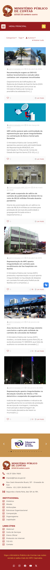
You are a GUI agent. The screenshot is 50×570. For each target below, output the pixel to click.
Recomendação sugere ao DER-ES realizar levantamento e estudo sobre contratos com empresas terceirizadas (23, 74)
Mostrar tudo (38, 40)
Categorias (10, 38)
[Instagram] (19, 565)
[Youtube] (30, 565)
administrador (15, 69)
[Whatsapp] (14, 565)
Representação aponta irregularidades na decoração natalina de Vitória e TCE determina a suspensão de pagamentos (25, 393)
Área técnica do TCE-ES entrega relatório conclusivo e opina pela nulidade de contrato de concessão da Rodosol (24, 330)
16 (32, 289)
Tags (20, 38)
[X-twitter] (36, 565)
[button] (3, 26)
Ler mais (40, 98)
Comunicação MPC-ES (18, 188)
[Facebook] (25, 565)
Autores (31, 38)
